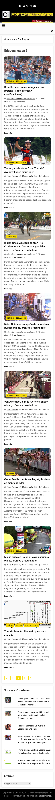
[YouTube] (35, 6)
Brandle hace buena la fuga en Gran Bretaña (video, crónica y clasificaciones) (24, 91)
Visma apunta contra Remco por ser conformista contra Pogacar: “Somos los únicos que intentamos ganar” (34, 739)
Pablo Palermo (12, 176)
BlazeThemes (45, 796)
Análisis (10, 625)
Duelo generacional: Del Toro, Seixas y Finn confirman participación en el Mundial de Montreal (34, 702)
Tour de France (31, 625)
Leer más (8, 133)
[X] (27, 6)
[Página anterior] (6, 678)
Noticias (10, 81)
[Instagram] (23, 6)
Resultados (21, 81)
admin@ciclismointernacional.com (21, 98)
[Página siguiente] (30, 678)
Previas (19, 625)
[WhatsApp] (31, 6)
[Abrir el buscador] (52, 31)
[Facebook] (20, 6)
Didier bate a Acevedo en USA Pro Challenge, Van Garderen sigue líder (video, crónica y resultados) (24, 246)
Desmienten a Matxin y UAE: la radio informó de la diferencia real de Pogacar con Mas (34, 715)
